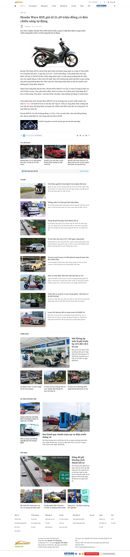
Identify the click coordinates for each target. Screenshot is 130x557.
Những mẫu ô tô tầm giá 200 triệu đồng (63, 202)
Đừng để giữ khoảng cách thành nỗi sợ (63, 221)
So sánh (47, 523)
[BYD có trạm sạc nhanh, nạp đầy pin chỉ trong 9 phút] (30, 430)
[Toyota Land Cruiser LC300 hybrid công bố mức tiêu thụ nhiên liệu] (33, 264)
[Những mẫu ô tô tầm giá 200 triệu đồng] (33, 209)
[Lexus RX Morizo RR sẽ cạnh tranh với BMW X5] (33, 319)
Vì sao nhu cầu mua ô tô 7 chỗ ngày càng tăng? (66, 239)
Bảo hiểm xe (63, 6)
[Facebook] (76, 554)
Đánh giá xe (44, 6)
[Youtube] (80, 554)
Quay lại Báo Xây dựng (109, 553)
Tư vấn (101, 527)
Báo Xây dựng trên (30, 135)
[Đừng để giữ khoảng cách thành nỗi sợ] (33, 227)
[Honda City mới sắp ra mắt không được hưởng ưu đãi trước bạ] (55, 152)
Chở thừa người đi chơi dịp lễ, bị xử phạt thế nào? (67, 184)
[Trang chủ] (15, 6)
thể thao (27, 104)
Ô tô (112, 519)
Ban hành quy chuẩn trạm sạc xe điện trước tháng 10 (64, 436)
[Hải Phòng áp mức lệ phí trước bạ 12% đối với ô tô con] (45, 352)
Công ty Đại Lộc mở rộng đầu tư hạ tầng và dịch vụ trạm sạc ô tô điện (29, 419)
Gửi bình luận (84, 171)
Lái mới (54, 6)
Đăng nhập (112, 2)
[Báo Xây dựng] (101, 6)
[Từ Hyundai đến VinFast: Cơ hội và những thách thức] (55, 496)
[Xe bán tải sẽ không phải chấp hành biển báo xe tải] (79, 377)
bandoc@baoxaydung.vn (87, 547)
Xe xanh (73, 6)
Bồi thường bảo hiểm (79, 523)
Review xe (102, 519)
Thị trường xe (33, 6)
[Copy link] (89, 135)
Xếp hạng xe (48, 527)
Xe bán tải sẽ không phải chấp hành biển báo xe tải (78, 388)
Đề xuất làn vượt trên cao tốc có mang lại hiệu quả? (30, 506)
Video (82, 6)
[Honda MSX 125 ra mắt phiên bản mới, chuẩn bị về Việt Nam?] (31, 152)
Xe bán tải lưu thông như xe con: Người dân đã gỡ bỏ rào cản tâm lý (55, 389)
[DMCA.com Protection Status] (19, 546)
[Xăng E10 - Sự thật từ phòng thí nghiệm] (79, 496)
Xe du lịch (34, 519)
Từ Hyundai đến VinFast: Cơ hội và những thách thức (55, 506)
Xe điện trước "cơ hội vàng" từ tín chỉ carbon (31, 388)
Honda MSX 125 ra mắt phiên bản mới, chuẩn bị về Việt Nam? (30, 162)
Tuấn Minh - (28, 26)
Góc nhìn (23, 453)
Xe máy (33, 527)
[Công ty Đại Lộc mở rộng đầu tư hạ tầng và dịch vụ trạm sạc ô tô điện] (30, 408)
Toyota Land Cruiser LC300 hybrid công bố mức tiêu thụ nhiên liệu (68, 258)
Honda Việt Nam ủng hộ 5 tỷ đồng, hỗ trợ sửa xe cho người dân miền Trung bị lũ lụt (78, 162)
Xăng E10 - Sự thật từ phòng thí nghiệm (78, 506)
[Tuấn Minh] (21, 26)
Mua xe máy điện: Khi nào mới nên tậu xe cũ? (65, 276)
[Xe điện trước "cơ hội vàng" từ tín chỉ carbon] (31, 377)
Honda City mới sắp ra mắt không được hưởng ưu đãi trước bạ (53, 162)
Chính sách (24, 334)
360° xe (22, 6)
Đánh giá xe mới (49, 519)
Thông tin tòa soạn (92, 554)
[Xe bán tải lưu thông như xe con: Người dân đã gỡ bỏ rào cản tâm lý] (55, 377)
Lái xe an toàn (63, 527)
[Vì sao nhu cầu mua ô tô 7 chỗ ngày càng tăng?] (33, 246)
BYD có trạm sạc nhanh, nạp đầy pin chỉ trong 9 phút (29, 441)
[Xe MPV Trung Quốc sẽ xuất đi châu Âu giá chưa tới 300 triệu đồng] (29, 125)
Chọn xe (61, 523)
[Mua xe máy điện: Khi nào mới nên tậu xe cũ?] (33, 282)
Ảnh (89, 6)
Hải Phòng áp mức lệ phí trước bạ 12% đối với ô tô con (80, 342)
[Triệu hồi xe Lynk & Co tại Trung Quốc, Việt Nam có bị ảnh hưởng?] (33, 301)
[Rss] (83, 554)
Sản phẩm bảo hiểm (78, 519)
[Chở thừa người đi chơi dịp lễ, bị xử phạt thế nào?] (33, 191)
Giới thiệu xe (102, 523)
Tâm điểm (17, 531)
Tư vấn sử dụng (63, 519)
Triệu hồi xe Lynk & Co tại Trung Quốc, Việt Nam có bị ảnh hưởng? (68, 295)
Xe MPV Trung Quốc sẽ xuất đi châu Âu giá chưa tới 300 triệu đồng (59, 121)
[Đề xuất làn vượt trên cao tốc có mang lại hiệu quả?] (31, 496)
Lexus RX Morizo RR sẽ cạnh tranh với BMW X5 (66, 312)
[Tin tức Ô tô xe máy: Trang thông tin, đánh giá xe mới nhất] (19, 2)
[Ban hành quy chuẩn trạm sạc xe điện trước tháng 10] (66, 417)
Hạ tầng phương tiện (28, 399)
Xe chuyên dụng (35, 523)
